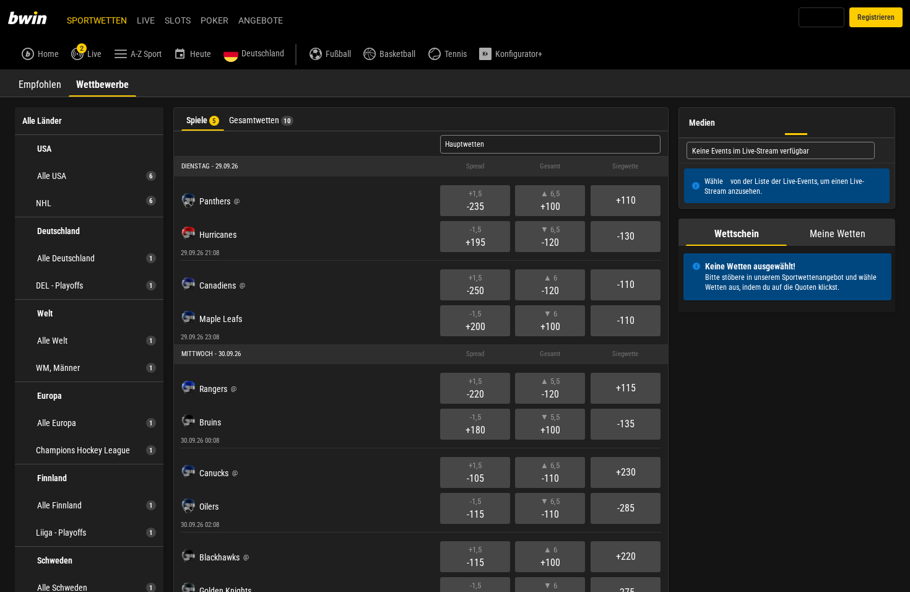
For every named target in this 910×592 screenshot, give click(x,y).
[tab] (40, 83)
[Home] (34, 17)
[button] (421, 166)
